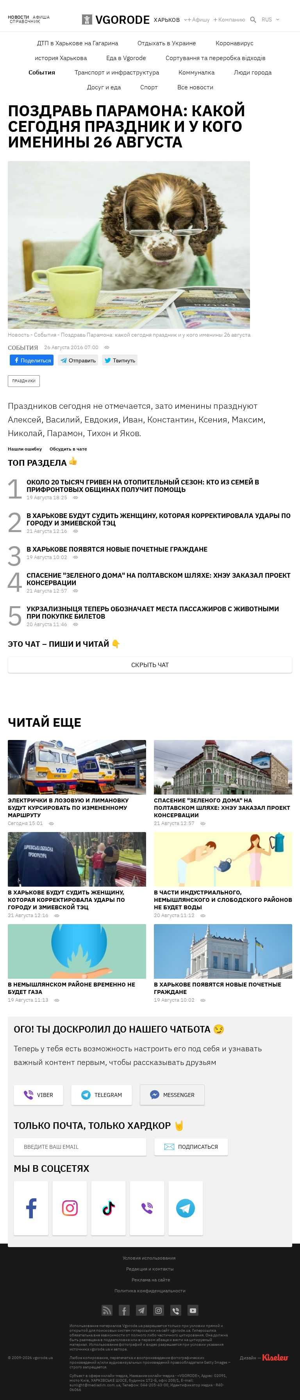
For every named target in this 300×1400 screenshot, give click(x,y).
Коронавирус (235, 43)
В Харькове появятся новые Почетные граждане (117, 549)
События (42, 72)
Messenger (179, 1094)
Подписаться (198, 1146)
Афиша (41, 17)
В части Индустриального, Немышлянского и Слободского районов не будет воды (223, 900)
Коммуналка (196, 72)
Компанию (231, 19)
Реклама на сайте (151, 1280)
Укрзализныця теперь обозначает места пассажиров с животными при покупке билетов (153, 613)
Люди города (252, 72)
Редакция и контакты (150, 1269)
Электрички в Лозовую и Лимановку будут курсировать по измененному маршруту (68, 808)
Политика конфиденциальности (150, 1291)
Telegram (108, 1094)
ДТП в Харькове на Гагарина (77, 43)
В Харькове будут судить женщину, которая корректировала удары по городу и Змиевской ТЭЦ (159, 519)
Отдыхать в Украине (167, 43)
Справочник (25, 22)
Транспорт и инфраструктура (117, 72)
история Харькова (61, 58)
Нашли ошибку (25, 449)
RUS (267, 19)
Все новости (195, 87)
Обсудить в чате (68, 449)
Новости (18, 17)
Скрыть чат (150, 665)
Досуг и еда (104, 87)
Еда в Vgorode (126, 58)
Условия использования (149, 1258)
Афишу (201, 19)
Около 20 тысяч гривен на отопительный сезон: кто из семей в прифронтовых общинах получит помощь (143, 486)
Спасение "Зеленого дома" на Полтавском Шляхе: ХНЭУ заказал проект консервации (159, 579)
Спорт (149, 87)
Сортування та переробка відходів (216, 58)
